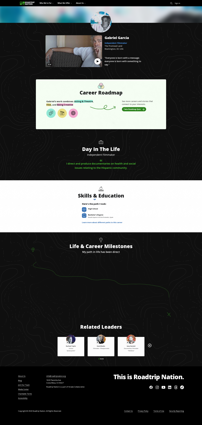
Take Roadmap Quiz (132, 109)
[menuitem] (171, 3)
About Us (21, 376)
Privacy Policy (143, 411)
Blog (20, 380)
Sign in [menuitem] (177, 3)
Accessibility (22, 398)
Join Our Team (24, 385)
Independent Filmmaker (116, 43)
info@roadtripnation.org (56, 376)
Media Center (23, 389)
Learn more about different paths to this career (102, 222)
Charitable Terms (25, 394)
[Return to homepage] (27, 3)
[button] (97, 61)
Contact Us (128, 411)
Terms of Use (158, 411)
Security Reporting (176, 411)
